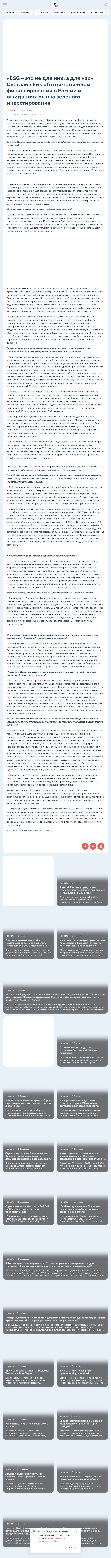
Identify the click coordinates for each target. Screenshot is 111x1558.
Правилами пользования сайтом (51, 1540)
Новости (11, 109)
